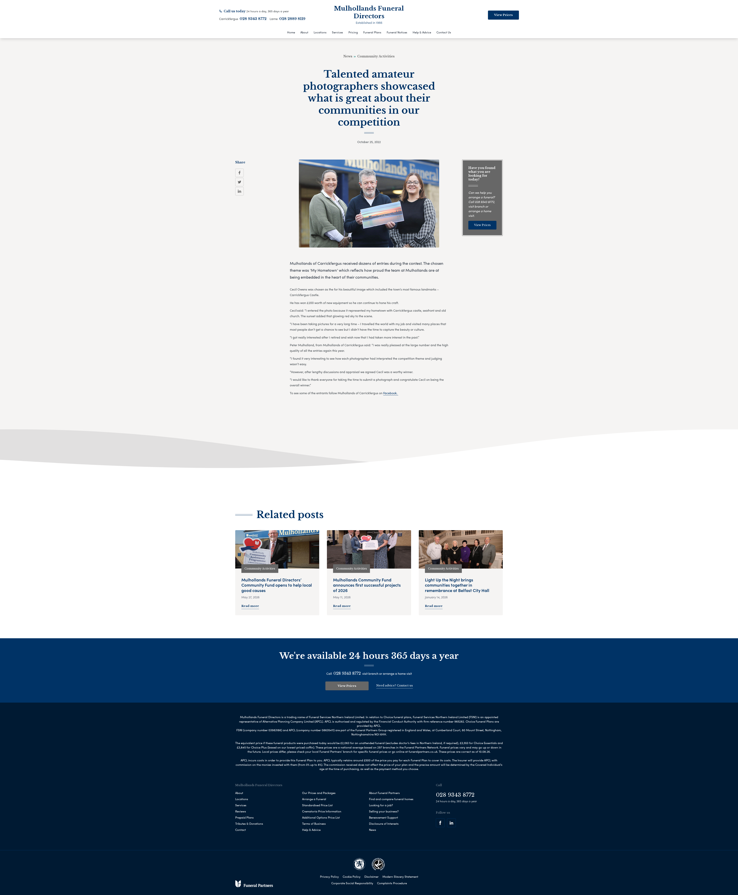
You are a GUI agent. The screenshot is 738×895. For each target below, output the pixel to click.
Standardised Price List (317, 805)
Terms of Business (314, 823)
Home (291, 32)
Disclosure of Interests (384, 823)
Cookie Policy (352, 876)
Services (337, 32)
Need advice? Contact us (394, 685)
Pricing (353, 32)
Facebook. (390, 393)
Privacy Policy (329, 876)
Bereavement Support (383, 817)
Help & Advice (422, 32)
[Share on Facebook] (239, 173)
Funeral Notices (397, 32)
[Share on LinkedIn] (239, 191)
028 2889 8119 (292, 19)
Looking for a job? (381, 805)
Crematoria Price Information (321, 811)
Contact (240, 830)
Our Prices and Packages (319, 793)
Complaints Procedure (392, 883)
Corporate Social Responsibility (352, 883)
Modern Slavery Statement (400, 876)
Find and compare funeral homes (391, 799)
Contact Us (443, 32)
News (372, 830)
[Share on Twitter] (239, 182)
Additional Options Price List (321, 817)
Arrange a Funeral (314, 799)
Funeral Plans (372, 32)
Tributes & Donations (249, 823)
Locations (320, 32)
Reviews (240, 811)
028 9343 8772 (253, 19)
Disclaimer (371, 876)
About (304, 32)
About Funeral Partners (384, 793)
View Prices (503, 15)
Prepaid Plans (244, 817)
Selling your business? (384, 811)
